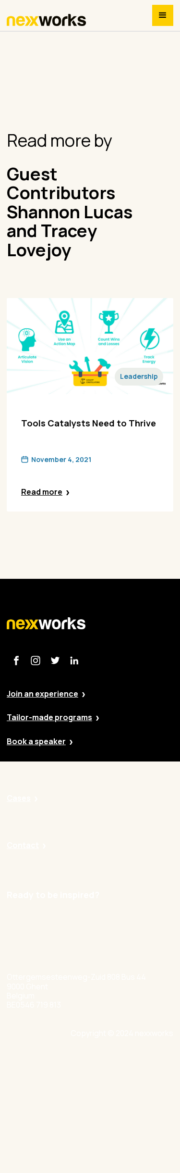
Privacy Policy (120, 1088)
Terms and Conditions (134, 1141)
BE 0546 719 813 (124, 1168)
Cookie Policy (120, 1115)
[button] (162, 15)
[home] (46, 20)
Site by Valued (120, 1061)
